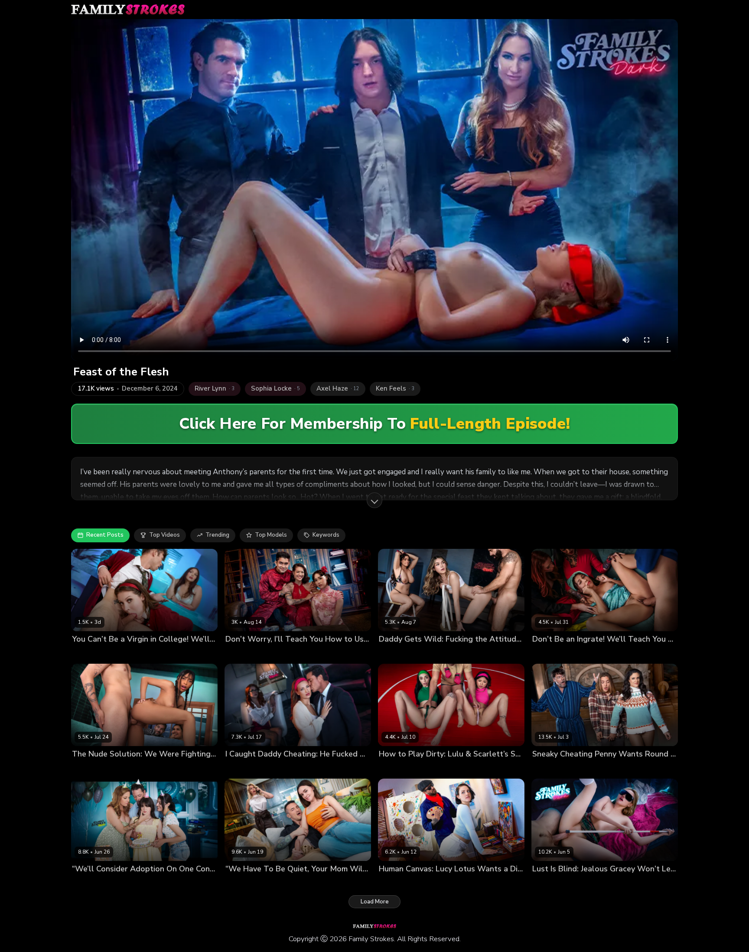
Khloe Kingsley (279, 884)
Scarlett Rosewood (432, 769)
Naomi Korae (275, 653)
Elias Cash (95, 769)
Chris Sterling (287, 769)
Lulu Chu (391, 769)
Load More (375, 902)
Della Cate (393, 653)
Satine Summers (554, 653)
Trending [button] (217, 535)
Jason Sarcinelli (483, 769)
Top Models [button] (271, 535)
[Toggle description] (374, 500)
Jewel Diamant (245, 769)
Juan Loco (593, 653)
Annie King (86, 884)
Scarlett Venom (128, 653)
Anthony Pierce (641, 884)
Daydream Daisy (554, 884)
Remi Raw (151, 884)
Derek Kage (318, 884)
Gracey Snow (598, 884)
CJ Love (421, 884)
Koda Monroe (429, 653)
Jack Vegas (619, 769)
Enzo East (167, 653)
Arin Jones (310, 653)
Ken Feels (464, 653)
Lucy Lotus (393, 884)
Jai (75, 769)
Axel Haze (587, 769)
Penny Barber (551, 769)
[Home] (128, 9)
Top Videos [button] (164, 535)
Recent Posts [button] (105, 535)
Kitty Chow (240, 653)
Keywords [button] (326, 535)
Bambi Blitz (240, 884)
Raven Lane (88, 653)
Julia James (119, 884)
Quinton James (455, 884)
